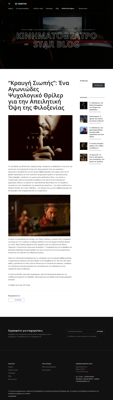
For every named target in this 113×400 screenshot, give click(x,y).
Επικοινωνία (83, 8)
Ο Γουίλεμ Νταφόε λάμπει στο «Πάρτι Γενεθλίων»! (96, 145)
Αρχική (10, 8)
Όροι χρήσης (46, 370)
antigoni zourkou (96, 112)
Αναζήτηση (84, 81)
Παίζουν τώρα (38, 8)
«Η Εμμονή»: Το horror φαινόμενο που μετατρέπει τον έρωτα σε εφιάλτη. (96, 158)
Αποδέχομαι (12, 396)
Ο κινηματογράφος (22, 8)
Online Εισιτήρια (68, 8)
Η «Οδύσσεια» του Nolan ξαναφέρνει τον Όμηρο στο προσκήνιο (96, 106)
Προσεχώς (49, 8)
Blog (57, 8)
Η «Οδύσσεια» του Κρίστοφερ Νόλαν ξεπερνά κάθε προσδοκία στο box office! (96, 132)
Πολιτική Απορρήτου (49, 367)
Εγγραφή (100, 331)
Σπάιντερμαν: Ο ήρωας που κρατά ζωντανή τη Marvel (96, 118)
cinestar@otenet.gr (82, 371)
